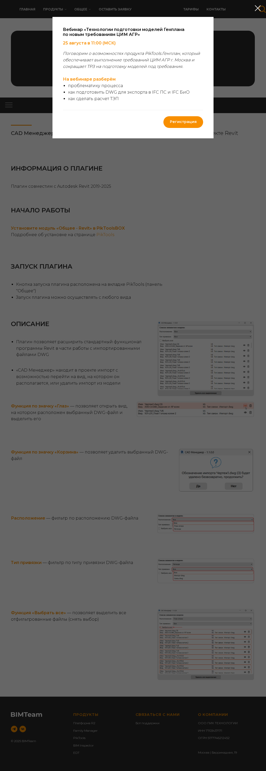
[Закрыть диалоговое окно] (257, 8)
